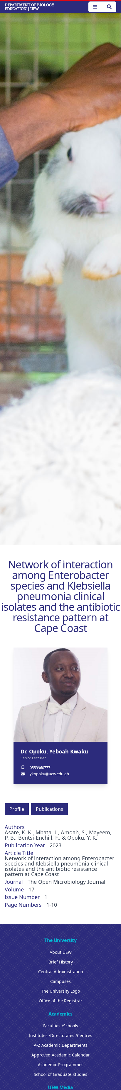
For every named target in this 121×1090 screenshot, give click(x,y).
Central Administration (60, 971)
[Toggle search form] (109, 6)
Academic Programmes (60, 1064)
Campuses (60, 981)
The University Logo (60, 991)
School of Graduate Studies (60, 1074)
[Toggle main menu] (95, 6)
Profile (16, 809)
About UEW (61, 952)
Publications (49, 809)
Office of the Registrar (60, 1001)
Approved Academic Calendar (60, 1055)
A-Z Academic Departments (61, 1045)
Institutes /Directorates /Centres (60, 1035)
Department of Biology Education (29, 7)
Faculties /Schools (60, 1026)
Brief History (60, 962)
